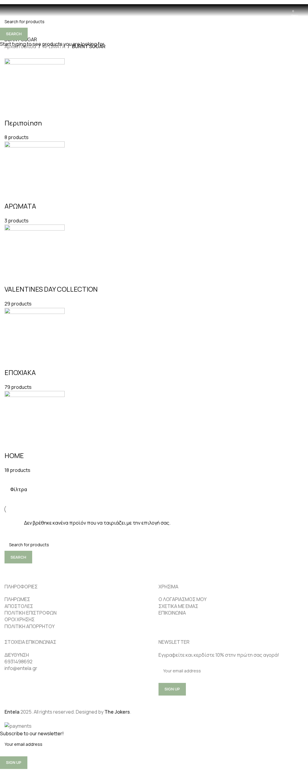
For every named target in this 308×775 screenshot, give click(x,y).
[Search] (15, 10)
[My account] (301, 10)
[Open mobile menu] (7, 10)
